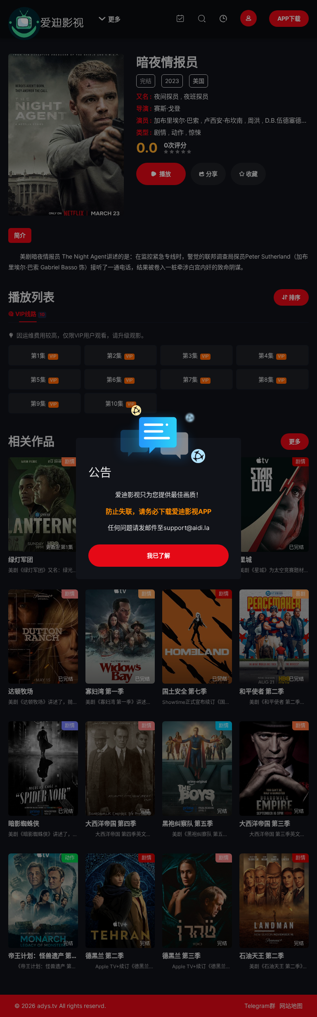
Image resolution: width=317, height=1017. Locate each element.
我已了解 (158, 555)
